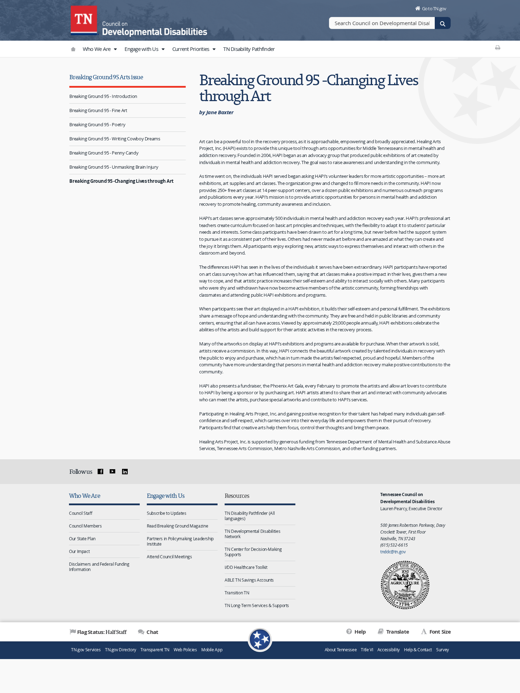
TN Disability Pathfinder (249, 48)
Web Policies (185, 650)
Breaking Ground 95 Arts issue (106, 76)
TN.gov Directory (120, 650)
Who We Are (97, 48)
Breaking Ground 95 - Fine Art (98, 110)
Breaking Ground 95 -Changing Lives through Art (121, 181)
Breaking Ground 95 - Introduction (103, 96)
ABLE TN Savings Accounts (249, 580)
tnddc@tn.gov (393, 551)
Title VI (367, 650)
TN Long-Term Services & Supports (257, 605)
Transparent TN (154, 650)
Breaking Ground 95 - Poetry (97, 124)
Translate (397, 631)
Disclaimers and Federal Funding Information (99, 566)
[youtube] (112, 471)
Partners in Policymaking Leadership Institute (180, 541)
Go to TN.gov (434, 8)
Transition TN (237, 592)
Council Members (85, 526)
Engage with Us (142, 48)
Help (359, 631)
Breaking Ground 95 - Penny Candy (103, 153)
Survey (442, 650)
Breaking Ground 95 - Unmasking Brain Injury (113, 167)
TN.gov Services (85, 650)
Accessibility (388, 650)
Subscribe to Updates (166, 513)
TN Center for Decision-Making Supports (253, 551)
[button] (115, 49)
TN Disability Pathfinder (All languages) (250, 515)
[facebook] (100, 471)
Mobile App (211, 650)
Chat (151, 632)
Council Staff (80, 513)
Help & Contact (418, 650)
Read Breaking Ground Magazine (177, 526)
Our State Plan (82, 538)
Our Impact (79, 551)
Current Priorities (191, 48)
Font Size (439, 631)
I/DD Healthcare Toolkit (246, 567)
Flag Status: (101, 632)
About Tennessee (341, 650)
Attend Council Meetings (169, 556)
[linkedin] (125, 471)
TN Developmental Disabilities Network (252, 533)
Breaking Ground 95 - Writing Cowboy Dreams (114, 138)
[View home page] (85, 19)
